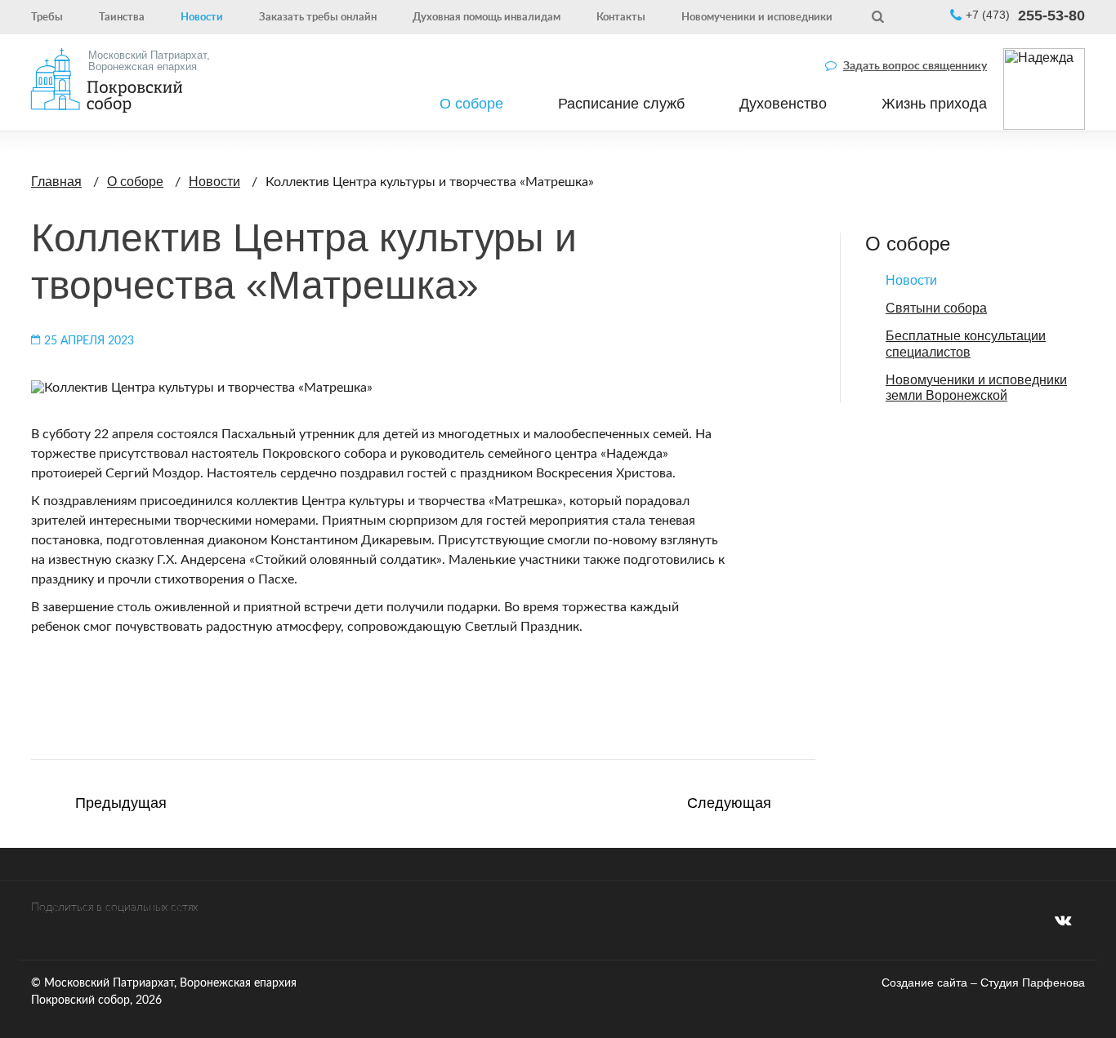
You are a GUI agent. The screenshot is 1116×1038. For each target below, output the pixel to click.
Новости (202, 16)
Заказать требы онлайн (318, 16)
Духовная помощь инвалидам (486, 16)
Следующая (729, 803)
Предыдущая (121, 803)
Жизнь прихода (934, 103)
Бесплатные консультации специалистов (966, 343)
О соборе (471, 103)
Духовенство (783, 103)
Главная (56, 182)
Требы (47, 16)
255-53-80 (1025, 16)
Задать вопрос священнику (915, 64)
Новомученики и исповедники (757, 16)
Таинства (122, 16)
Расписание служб (621, 103)
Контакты (620, 16)
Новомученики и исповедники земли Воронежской (976, 387)
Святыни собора (936, 308)
